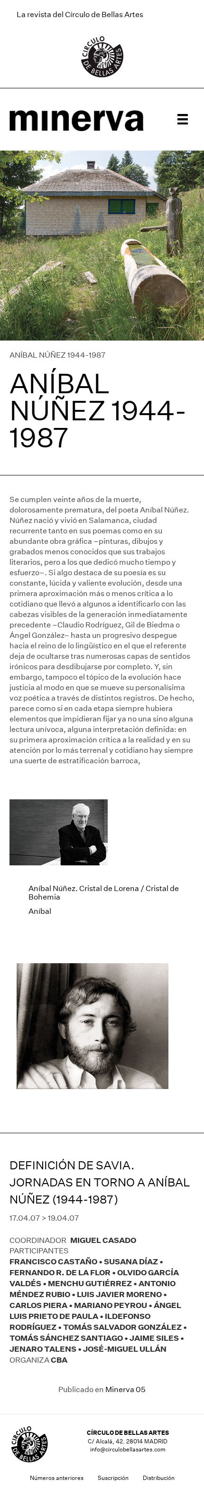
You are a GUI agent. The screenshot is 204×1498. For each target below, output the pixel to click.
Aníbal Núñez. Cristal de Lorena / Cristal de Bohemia (103, 892)
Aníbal (39, 911)
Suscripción (113, 1478)
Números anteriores (56, 1478)
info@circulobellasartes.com (128, 1449)
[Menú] (183, 119)
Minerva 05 (125, 1389)
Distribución (159, 1478)
